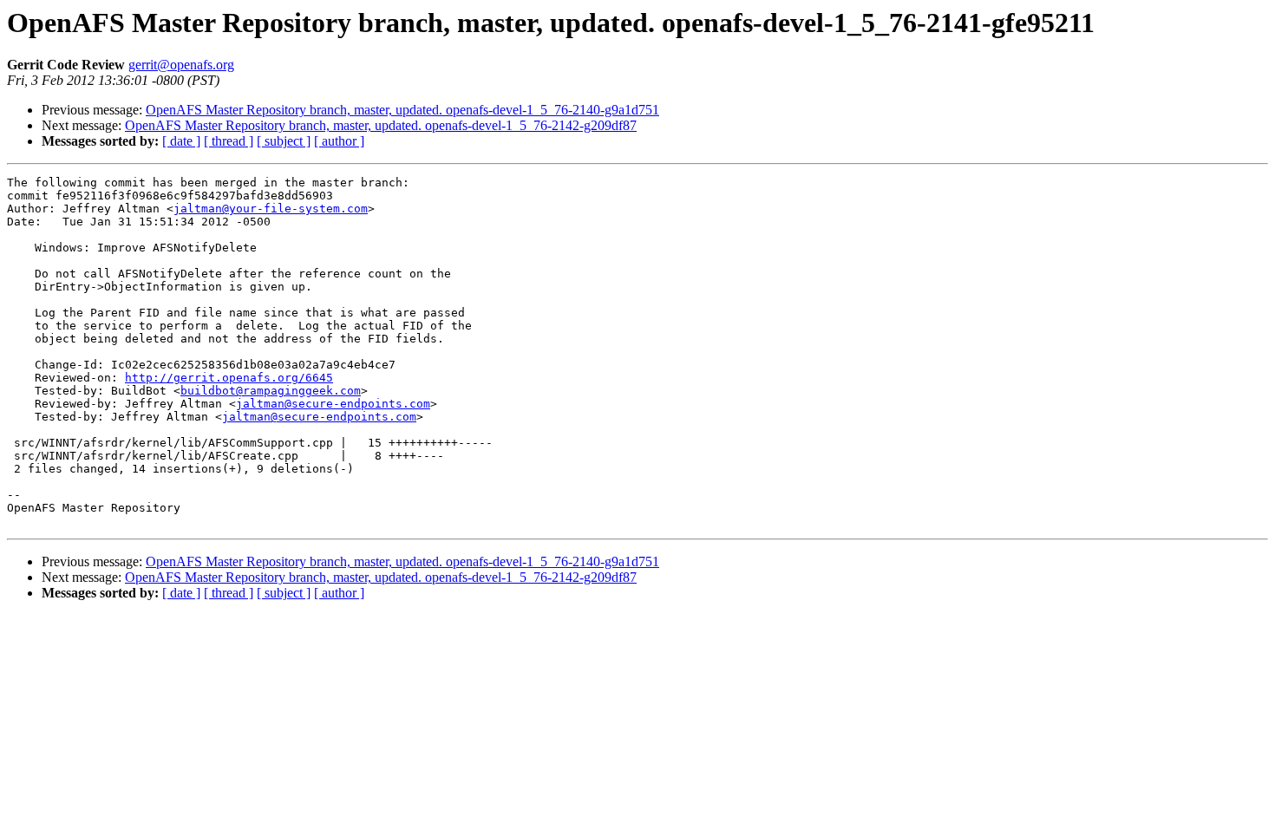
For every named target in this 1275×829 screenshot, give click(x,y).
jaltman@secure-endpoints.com (333, 403)
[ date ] (181, 141)
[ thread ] (228, 141)
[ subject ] (284, 141)
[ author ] (339, 141)
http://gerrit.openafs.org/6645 (229, 377)
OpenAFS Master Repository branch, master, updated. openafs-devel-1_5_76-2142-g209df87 (381, 125)
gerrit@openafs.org (181, 64)
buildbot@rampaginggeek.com (270, 390)
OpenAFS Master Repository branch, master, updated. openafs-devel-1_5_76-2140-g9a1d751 (402, 109)
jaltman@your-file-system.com (270, 208)
